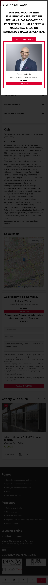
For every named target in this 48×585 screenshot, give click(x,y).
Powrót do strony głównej (24, 39)
